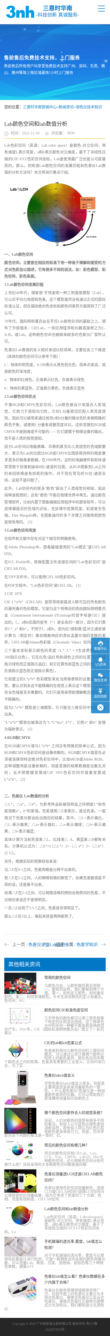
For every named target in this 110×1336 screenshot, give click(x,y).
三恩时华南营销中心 (40, 107)
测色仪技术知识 (89, 107)
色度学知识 (87, 944)
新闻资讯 (66, 107)
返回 (59, 945)
